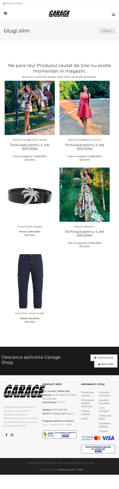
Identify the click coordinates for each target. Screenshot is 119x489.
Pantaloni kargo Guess (29, 313)
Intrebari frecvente (104, 402)
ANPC (84, 418)
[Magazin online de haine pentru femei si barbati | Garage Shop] (25, 391)
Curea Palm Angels (29, 226)
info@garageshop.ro (62, 413)
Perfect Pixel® (66, 469)
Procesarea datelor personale (87, 403)
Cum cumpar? (104, 409)
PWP (80, 469)
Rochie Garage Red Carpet (30, 139)
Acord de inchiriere (104, 394)
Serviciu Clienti (14, 3)
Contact (103, 431)
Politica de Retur (105, 417)
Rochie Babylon (85, 226)
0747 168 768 (60, 409)
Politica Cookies (85, 412)
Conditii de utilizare (87, 394)
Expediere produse (104, 425)
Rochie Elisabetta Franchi (84, 139)
